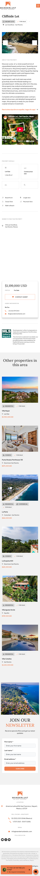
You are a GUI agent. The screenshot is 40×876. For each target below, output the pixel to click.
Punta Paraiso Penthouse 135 (12, 460)
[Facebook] (9, 839)
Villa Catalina (6, 659)
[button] (5, 42)
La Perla (5, 512)
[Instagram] (5, 839)
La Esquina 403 (7, 561)
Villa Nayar (6, 411)
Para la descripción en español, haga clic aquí (18, 109)
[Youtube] (2, 839)
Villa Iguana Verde (8, 610)
